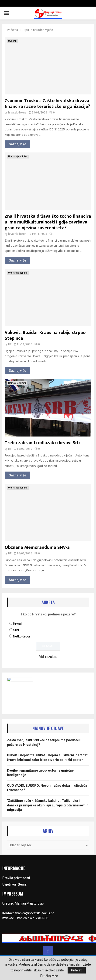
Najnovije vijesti (17, 383)
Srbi (16, 630)
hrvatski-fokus (17, 112)
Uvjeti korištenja (14, 884)
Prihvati (76, 970)
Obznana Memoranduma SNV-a (37, 547)
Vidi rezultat (48, 657)
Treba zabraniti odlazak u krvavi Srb (42, 443)
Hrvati (17, 624)
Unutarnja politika (17, 156)
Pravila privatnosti (16, 878)
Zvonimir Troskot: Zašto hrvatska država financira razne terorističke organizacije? (47, 103)
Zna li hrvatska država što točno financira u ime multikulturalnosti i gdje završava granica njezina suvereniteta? (48, 222)
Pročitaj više (49, 975)
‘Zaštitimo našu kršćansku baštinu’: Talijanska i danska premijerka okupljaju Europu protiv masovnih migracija (47, 805)
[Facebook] (48, 951)
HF (9, 344)
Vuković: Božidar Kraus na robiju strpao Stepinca (45, 335)
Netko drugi (21, 636)
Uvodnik (12, 41)
